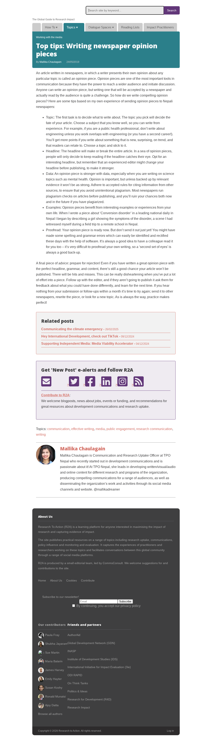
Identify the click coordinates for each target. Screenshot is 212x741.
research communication (154, 429)
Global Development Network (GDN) (91, 643)
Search (171, 10)
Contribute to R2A (55, 395)
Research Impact (78, 707)
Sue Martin (52, 652)
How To (51, 27)
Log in (170, 730)
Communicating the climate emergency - (79, 329)
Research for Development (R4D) (89, 699)
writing (41, 434)
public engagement (120, 429)
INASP (71, 651)
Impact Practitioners (160, 27)
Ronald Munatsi (55, 696)
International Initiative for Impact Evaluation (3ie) (99, 667)
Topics (72, 27)
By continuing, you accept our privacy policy (108, 606)
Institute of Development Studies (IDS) (92, 659)
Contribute (88, 580)
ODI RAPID (74, 675)
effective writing (82, 429)
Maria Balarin (54, 661)
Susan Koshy (53, 687)
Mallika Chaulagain (50, 61)
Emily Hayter (53, 679)
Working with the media (49, 37)
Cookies (71, 580)
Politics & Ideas (77, 691)
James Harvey (54, 670)
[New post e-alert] (46, 381)
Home (36, 27)
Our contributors (52, 625)
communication (58, 429)
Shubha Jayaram (56, 643)
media (100, 429)
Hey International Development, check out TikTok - (87, 336)
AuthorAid (73, 635)
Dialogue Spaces (101, 27)
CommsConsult (112, 563)
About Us (56, 580)
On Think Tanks (77, 683)
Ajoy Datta (52, 705)
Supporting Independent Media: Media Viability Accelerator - (95, 343)
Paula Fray (52, 635)
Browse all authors (50, 714)
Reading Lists (130, 27)
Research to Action (52, 9)
